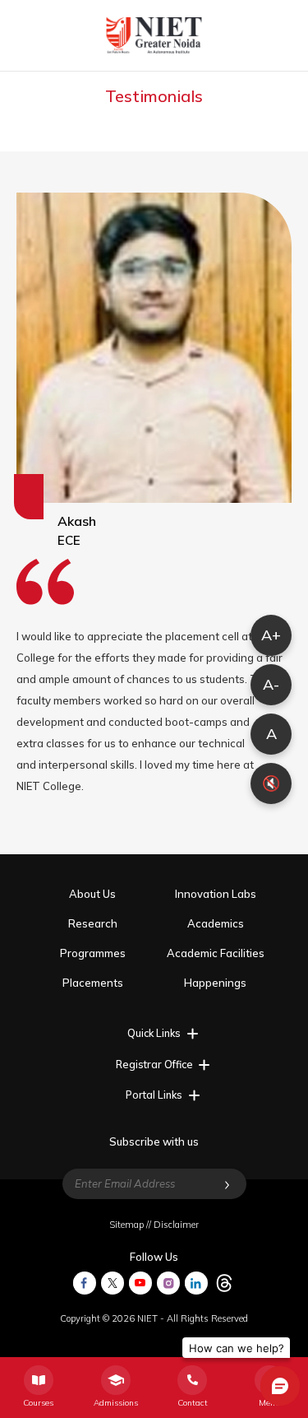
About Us (92, 893)
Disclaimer (176, 1224)
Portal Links (154, 1094)
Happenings (215, 982)
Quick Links (154, 1032)
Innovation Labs (215, 893)
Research (92, 923)
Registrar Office (154, 1064)
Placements (92, 982)
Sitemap (126, 1224)
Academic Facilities (215, 953)
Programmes (93, 953)
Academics (215, 923)
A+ (271, 634)
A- (271, 684)
